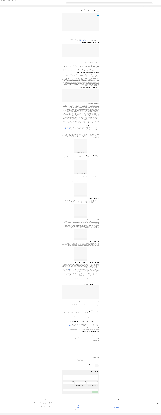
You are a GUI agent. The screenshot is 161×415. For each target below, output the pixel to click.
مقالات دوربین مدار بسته (96, 8)
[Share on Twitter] (82, 360)
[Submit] (66, 3)
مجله (134, 6)
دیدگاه (97, 374)
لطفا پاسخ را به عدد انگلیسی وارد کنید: (93, 386)
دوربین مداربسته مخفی (83, 40)
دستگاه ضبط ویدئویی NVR (74, 282)
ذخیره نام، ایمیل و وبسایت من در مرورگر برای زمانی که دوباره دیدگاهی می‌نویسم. (86, 385)
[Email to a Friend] (80, 360)
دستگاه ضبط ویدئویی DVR (83, 282)
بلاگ (79, 405)
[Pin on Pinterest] (79, 360)
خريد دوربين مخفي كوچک (66, 128)
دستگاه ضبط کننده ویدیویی (152, 6)
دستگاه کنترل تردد (141, 6)
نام (97, 381)
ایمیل (85, 381)
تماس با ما (132, 6)
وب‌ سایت (72, 381)
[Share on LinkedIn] (77, 360)
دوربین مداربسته (158, 6)
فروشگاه (136, 6)
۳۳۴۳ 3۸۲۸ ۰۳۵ (69, 325)
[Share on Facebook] (83, 360)
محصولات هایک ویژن (145, 6)
